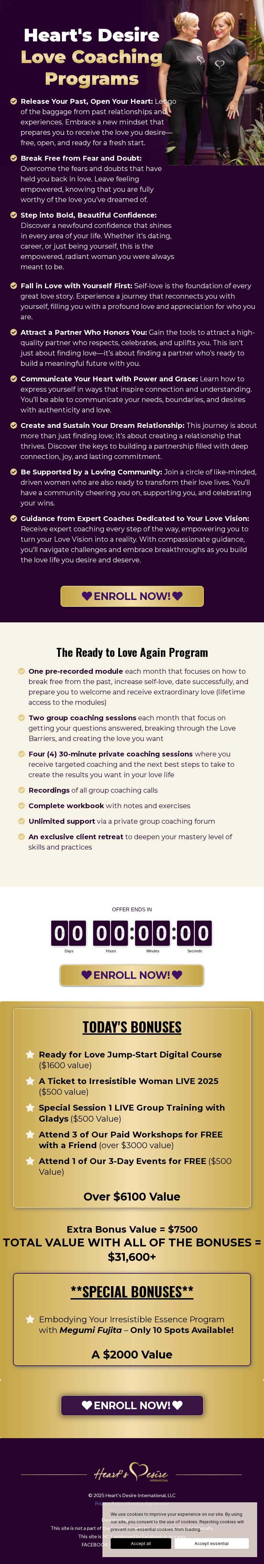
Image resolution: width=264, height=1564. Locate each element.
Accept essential (212, 1543)
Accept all (141, 1543)
